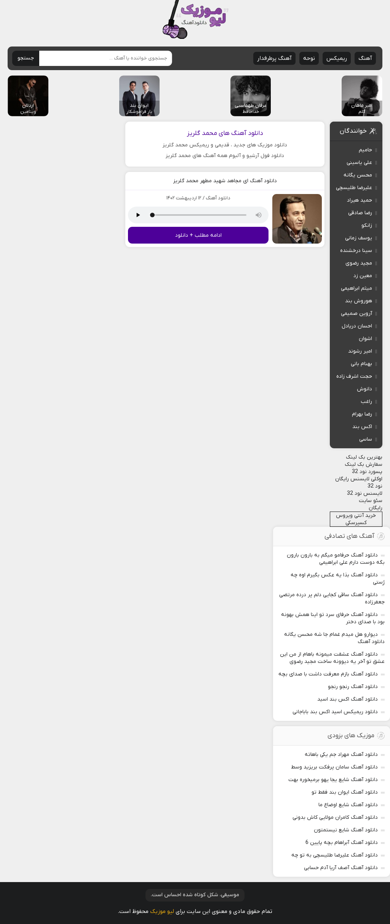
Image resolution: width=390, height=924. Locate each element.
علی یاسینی (359, 162)
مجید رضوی (358, 263)
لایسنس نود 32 (364, 493)
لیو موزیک (162, 911)
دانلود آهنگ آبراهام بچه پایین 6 (341, 842)
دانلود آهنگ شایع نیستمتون (346, 830)
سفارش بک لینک (363, 464)
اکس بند (362, 426)
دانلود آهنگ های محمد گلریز (225, 133)
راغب (366, 401)
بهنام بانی (361, 363)
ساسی (365, 439)
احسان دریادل (357, 326)
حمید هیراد (359, 200)
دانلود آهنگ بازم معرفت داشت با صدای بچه (328, 674)
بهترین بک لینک (364, 457)
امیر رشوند (360, 351)
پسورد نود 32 (367, 471)
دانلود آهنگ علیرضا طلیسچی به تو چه (334, 855)
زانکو (366, 225)
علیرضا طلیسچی (354, 187)
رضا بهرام (362, 414)
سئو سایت (370, 500)
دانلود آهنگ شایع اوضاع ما (348, 804)
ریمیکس (336, 58)
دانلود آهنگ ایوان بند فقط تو (345, 792)
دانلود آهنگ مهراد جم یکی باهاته (341, 754)
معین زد (362, 275)
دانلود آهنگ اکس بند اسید (347, 699)
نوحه (309, 58)
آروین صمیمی (356, 313)
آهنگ (365, 58)
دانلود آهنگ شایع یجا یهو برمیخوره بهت (333, 779)
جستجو (26, 58)
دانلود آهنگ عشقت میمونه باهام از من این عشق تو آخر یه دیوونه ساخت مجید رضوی (332, 658)
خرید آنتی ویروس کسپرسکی (356, 519)
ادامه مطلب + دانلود (198, 235)
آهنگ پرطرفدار (274, 58)
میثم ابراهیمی (356, 288)
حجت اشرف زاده (354, 376)
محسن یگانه (358, 175)
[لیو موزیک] (195, 20)
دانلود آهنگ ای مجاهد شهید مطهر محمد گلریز (225, 180)
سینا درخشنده (356, 250)
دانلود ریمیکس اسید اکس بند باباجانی (335, 711)
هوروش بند (358, 301)
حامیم (365, 150)
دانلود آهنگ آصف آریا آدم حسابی (341, 867)
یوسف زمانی (358, 238)
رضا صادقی (360, 213)
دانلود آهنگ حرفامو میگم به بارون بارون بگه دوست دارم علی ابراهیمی (336, 559)
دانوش (364, 389)
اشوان (365, 338)
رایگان (375, 508)
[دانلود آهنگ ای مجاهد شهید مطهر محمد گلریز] (297, 219)
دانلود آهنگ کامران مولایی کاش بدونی (335, 817)
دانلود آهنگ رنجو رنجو (353, 686)
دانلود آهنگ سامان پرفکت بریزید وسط (334, 767)
